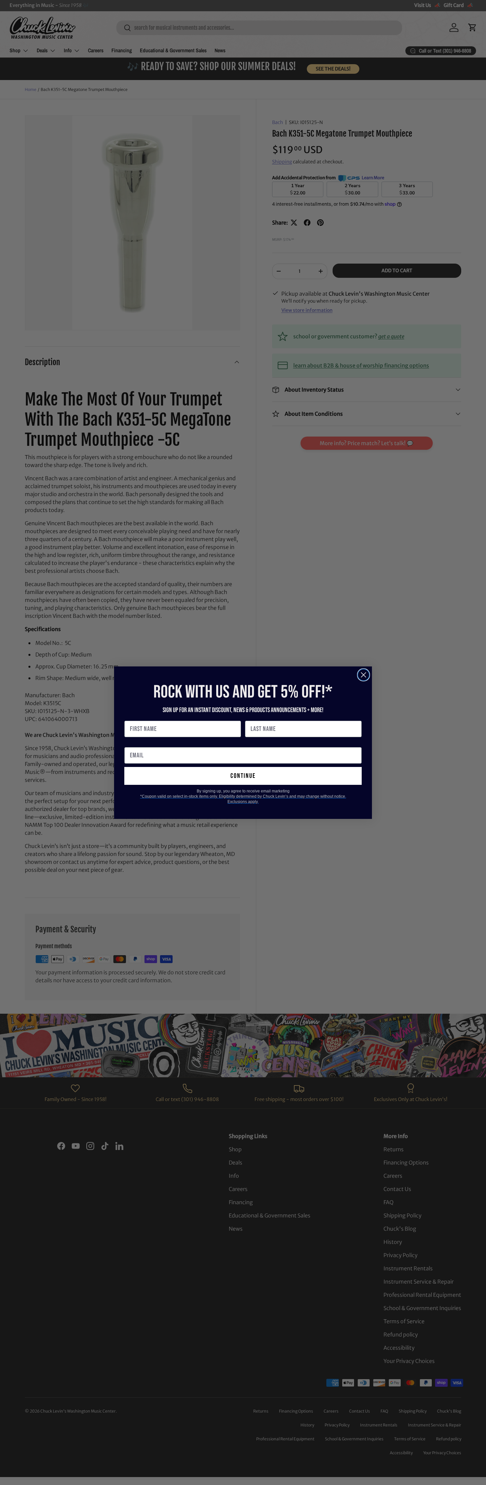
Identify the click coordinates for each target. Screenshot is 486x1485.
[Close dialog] (363, 675)
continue (243, 776)
